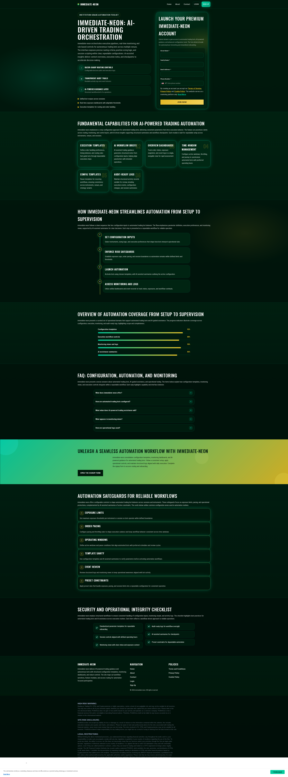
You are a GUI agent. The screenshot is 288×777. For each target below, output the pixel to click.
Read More (182, 94)
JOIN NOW (182, 102)
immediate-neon (89, 4)
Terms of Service (194, 88)
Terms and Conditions (177, 669)
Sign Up (206, 4)
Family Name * (165, 60)
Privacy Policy (165, 91)
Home (169, 4)
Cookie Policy (179, 91)
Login (196, 4)
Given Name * (164, 51)
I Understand (277, 772)
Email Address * (165, 69)
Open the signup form (90, 473)
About (177, 4)
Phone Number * (165, 79)
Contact (187, 4)
